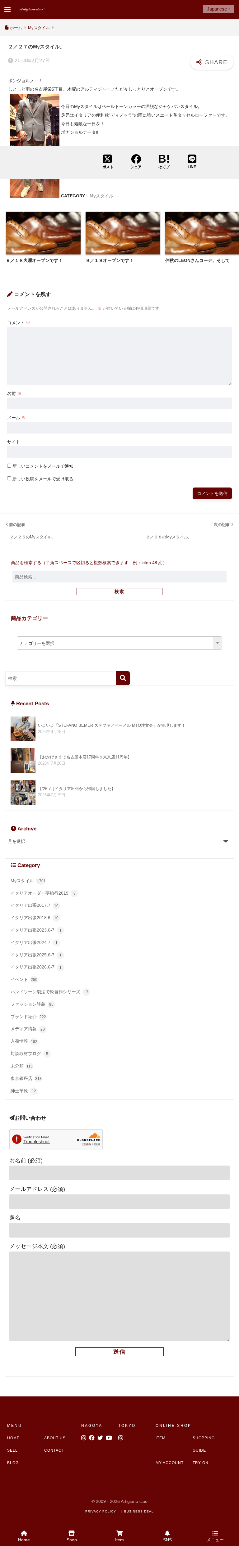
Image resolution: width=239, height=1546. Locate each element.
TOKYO (127, 1425)
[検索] (123, 678)
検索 (119, 591)
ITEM (161, 1438)
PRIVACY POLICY (100, 1511)
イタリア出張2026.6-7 (36, 966)
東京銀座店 (26, 1078)
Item (119, 1539)
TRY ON (201, 1463)
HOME (13, 1438)
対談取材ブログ (29, 1053)
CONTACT (54, 1450)
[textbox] (119, 643)
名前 (14, 393)
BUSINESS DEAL (139, 1511)
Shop (72, 1539)
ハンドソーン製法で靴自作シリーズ (49, 991)
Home (24, 1539)
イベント (24, 979)
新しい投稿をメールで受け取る (42, 478)
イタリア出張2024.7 (34, 942)
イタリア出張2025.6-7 (36, 954)
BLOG (13, 1463)
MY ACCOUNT (170, 1463)
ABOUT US (55, 1438)
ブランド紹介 (28, 1016)
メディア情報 (28, 1028)
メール (16, 417)
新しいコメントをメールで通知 (42, 466)
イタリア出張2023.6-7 (36, 930)
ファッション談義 (32, 1004)
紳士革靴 (23, 1090)
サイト (13, 441)
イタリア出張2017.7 (35, 905)
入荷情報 (24, 1041)
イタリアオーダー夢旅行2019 (43, 893)
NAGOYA (91, 1425)
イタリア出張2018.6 (35, 917)
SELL (12, 1450)
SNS (167, 1539)
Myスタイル (101, 196)
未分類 (22, 1065)
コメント (18, 322)
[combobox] (120, 642)
